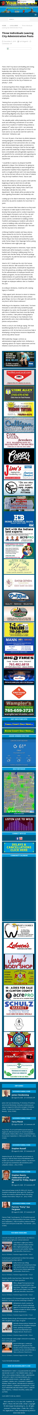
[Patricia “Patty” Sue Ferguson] (6, 1205)
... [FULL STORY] (11, 1111)
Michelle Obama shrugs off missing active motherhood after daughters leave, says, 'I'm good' (18, 1319)
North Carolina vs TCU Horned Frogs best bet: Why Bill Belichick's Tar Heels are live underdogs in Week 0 (18, 1299)
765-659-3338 (17, 1404)
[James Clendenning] (6, 1093)
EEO (31, 1408)
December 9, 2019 (10, 41)
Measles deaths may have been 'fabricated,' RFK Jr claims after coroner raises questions (17, 1279)
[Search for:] (19, 19)
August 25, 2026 (18, 1151)
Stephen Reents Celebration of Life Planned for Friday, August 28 (24, 1177)
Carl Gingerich (23, 41)
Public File (25, 1408)
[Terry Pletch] (6, 1120)
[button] (35, 14)
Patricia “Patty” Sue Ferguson (21, 1206)
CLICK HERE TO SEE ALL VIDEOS (11, 1396)
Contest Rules (15, 1408)
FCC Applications (8, 1410)
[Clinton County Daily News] (19, 10)
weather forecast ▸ (19, 765)
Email (25, 1404)
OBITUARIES (19, 1086)
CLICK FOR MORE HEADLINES (11, 1361)
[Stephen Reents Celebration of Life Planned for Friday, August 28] (6, 1175)
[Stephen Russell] (6, 1146)
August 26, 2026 (18, 1098)
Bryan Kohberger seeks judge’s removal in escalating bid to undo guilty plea (18, 1340)
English (23, 1)
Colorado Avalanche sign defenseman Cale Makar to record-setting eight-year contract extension (18, 1239)
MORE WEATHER (19, 814)
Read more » (27, 1251)
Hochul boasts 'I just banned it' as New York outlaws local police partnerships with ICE (18, 1259)
